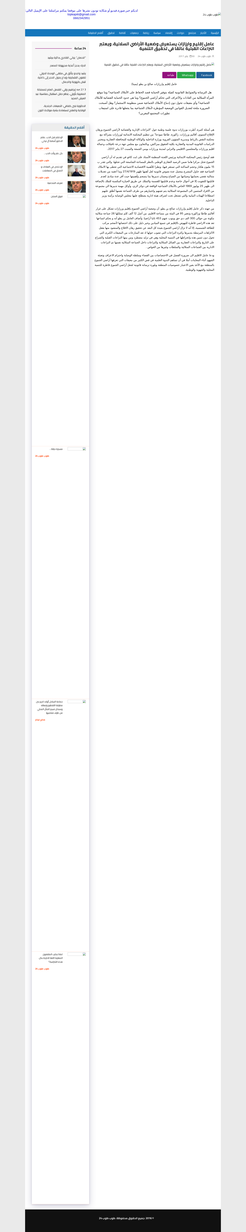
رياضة (146, 32)
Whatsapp (187, 75)
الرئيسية (215, 32)
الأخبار (203, 32)
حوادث (180, 32)
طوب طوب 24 (204, 56)
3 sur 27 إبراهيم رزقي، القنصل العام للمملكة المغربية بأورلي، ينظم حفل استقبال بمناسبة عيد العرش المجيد (60, 93)
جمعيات (134, 32)
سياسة (157, 32)
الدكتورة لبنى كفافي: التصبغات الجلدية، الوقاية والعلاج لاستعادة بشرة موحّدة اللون (62, 108)
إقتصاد (169, 32)
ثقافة (122, 32)
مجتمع (192, 32)
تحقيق (111, 32)
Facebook (206, 75)
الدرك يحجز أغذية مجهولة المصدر (68, 65)
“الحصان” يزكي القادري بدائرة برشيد (67, 58)
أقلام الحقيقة (95, 32)
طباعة (170, 75)
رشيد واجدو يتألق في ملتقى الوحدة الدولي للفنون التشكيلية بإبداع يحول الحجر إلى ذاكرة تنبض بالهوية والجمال (62, 77)
